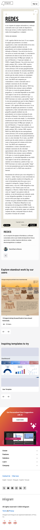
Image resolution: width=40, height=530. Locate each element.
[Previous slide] (4, 332)
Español (21, 480)
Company (5, 465)
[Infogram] (7, 3)
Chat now (15, 476)
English (4, 480)
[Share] (6, 256)
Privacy (11, 511)
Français (27, 480)
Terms (4, 511)
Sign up (35, 4)
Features (5, 454)
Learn (4, 462)
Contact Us (6, 476)
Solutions (5, 458)
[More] (36, 12)
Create (4, 451)
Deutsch (9, 480)
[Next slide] (8, 332)
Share (7, 225)
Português (15, 480)
